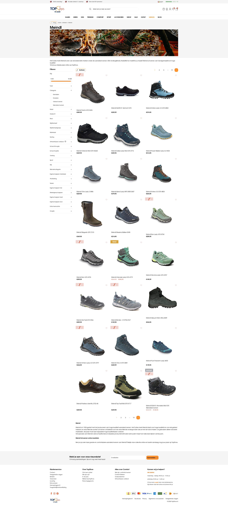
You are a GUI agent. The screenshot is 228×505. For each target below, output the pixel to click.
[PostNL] (170, 493)
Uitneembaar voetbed (122, 479)
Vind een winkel (87, 472)
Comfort (100, 17)
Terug (54, 22)
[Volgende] (176, 70)
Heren (75, 17)
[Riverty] (160, 493)
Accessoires (118, 17)
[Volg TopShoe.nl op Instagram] (54, 493)
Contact (52, 472)
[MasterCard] (139, 493)
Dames (67, 17)
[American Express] (154, 493)
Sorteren (82, 70)
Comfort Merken (120, 474)
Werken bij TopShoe (88, 479)
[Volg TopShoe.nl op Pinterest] (57, 493)
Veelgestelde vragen (56, 474)
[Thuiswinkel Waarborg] (160, 1)
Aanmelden (151, 458)
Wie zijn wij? (86, 474)
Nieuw (129, 17)
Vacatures (137, 498)
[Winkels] (167, 9)
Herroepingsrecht (55, 485)
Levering (52, 481)
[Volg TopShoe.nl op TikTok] (60, 493)
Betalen (52, 477)
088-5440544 (150, 472)
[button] (61, 86)
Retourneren (53, 483)
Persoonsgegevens (88, 481)
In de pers (85, 477)
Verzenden (53, 479)
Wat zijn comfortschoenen (123, 472)
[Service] (163, 9)
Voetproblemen (120, 477)
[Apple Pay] (133, 493)
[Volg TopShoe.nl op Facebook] (51, 493)
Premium (90, 17)
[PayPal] (149, 493)
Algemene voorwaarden (156, 498)
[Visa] (144, 493)
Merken (151, 17)
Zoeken (90, 9)
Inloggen (170, 9)
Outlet (143, 17)
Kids (82, 17)
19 (172, 70)
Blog (160, 17)
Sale (136, 17)
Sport (109, 17)
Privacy (144, 498)
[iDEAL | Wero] (128, 493)
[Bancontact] (165, 493)
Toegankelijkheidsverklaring (58, 487)
